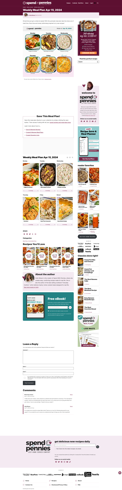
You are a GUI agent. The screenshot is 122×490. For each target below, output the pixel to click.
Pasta (92, 209)
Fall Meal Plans (26, 269)
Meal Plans (80, 3)
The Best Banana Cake (90, 280)
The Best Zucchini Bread (90, 308)
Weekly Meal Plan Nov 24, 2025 (29, 267)
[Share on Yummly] (32, 234)
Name (24, 366)
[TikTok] (95, 121)
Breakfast (82, 209)
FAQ (79, 485)
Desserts (87, 284)
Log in (91, 3)
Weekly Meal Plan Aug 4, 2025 (67, 267)
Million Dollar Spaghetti (93, 207)
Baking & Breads (89, 302)
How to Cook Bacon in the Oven (83, 207)
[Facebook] (81, 121)
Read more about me (90, 115)
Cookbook (74, 3)
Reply (71, 394)
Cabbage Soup (93, 184)
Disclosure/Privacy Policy (59, 485)
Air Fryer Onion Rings (82, 230)
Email (24, 371)
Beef (81, 186)
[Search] (97, 3)
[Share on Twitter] (29, 234)
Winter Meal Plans (40, 269)
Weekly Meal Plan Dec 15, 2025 (55, 267)
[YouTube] (92, 121)
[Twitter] (84, 121)
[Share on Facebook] (27, 234)
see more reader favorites (87, 236)
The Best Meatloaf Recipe (90, 289)
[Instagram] (89, 121)
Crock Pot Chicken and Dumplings (89, 270)
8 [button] (48, 190)
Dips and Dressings (93, 232)
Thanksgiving (88, 264)
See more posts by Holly (31, 287)
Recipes (68, 3)
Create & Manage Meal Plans (34, 132)
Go (70, 307)
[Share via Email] (35, 234)
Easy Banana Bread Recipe (89, 299)
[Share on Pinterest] (24, 234)
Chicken (87, 274)
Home (24, 7)
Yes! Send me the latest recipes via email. (58, 311)
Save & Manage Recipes (33, 129)
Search (97, 62)
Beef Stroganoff (82, 184)
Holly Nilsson (32, 15)
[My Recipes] (95, 3)
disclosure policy (48, 79)
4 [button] (31, 190)
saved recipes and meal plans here (60, 122)
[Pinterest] (87, 121)
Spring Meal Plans (39, 7)
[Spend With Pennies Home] (37, 3)
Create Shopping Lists (32, 135)
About (86, 3)
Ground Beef (88, 293)
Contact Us (28, 485)
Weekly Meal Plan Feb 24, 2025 (42, 267)
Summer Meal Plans (66, 269)
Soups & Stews (94, 186)
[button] (72, 157)
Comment (25, 350)
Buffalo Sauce (93, 229)
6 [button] (48, 224)
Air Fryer (81, 232)
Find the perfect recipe (88, 59)
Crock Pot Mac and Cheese (89, 260)
